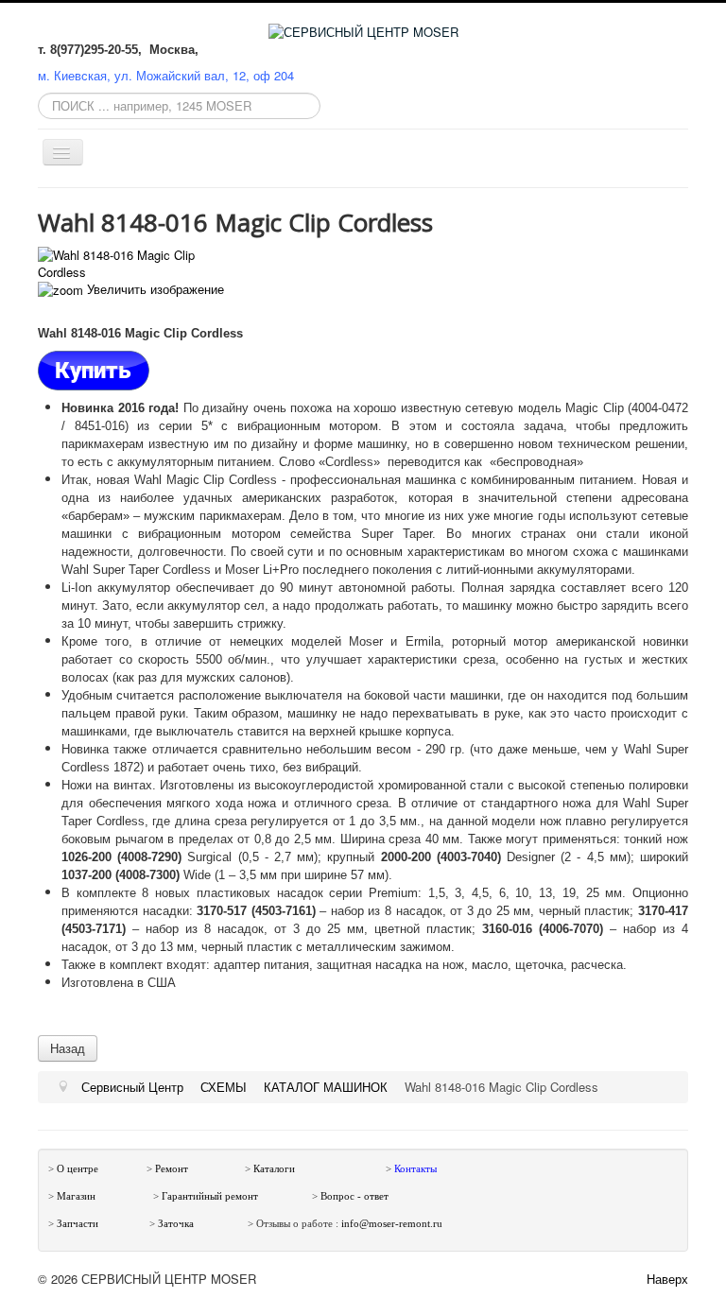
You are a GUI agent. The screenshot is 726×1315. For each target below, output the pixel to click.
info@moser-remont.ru (391, 1224)
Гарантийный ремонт (210, 1196)
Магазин (76, 1196)
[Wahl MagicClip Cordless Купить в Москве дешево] (93, 369)
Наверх (667, 1279)
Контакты (415, 1169)
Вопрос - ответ (354, 1196)
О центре (77, 1169)
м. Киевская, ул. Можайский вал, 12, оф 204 (166, 75)
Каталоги (274, 1169)
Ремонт (171, 1169)
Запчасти (77, 1224)
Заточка (177, 1224)
